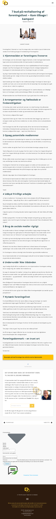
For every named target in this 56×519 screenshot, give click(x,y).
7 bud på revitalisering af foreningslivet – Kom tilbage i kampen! (28, 15)
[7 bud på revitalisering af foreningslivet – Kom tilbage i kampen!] (28, 33)
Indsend (7, 463)
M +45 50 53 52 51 (27, 511)
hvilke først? (6, 448)
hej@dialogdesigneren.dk (27, 513)
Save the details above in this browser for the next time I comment (33, 460)
